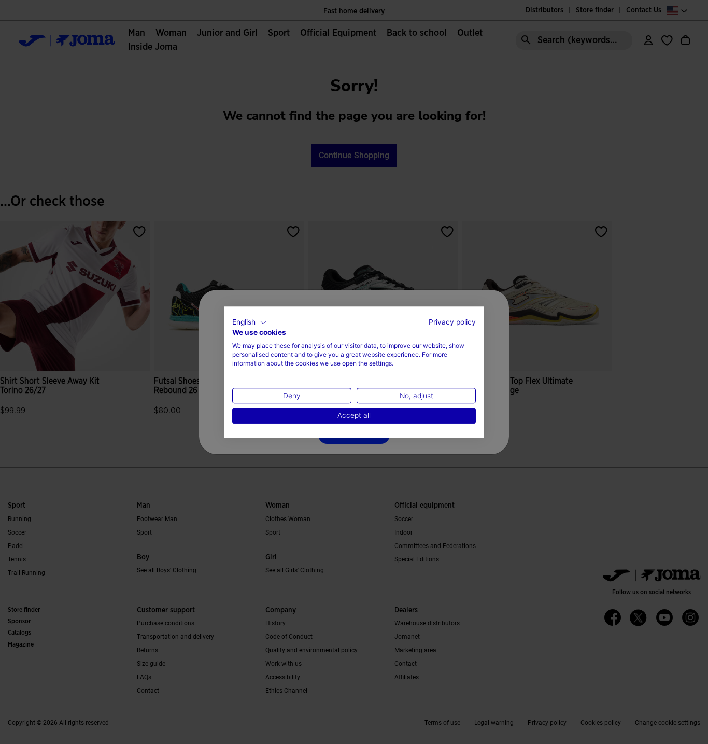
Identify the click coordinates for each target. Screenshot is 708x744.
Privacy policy (452, 322)
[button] (249, 322)
